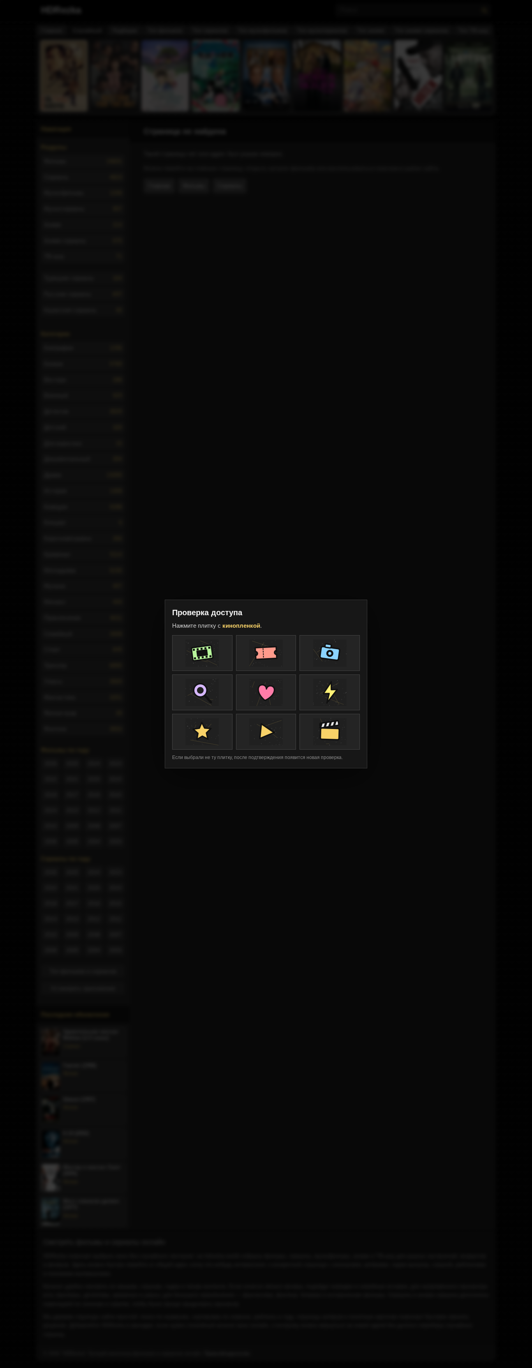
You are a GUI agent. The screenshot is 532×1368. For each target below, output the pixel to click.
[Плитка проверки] (202, 653)
